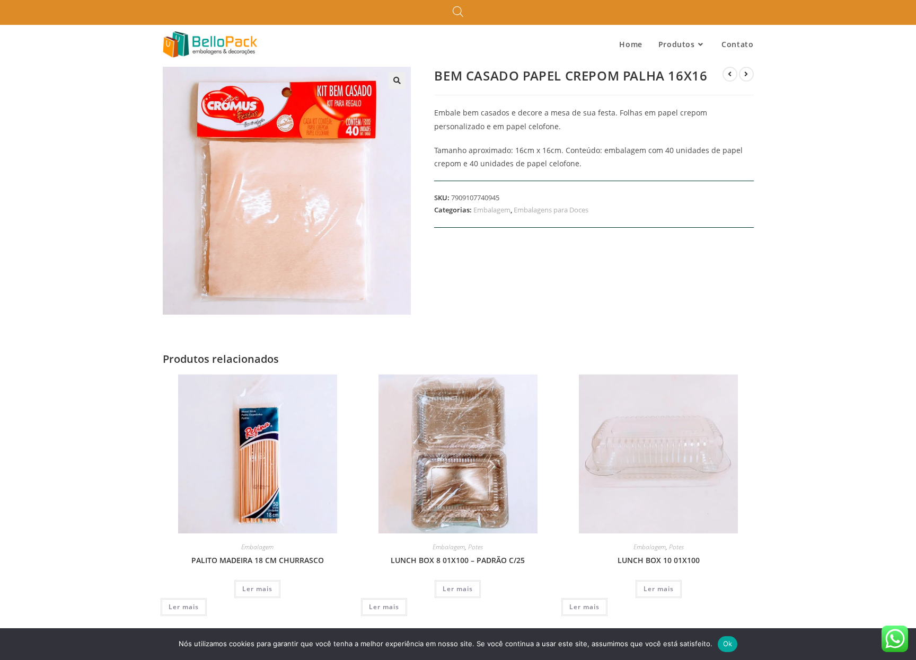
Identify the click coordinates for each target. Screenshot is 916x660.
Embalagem (491, 210)
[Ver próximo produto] (746, 74)
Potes (475, 546)
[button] (397, 80)
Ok (728, 643)
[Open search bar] (458, 12)
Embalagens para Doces (551, 210)
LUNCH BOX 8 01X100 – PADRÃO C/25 (458, 560)
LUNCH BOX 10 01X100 (659, 560)
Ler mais (257, 588)
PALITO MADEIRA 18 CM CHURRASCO (257, 560)
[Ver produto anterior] (730, 74)
